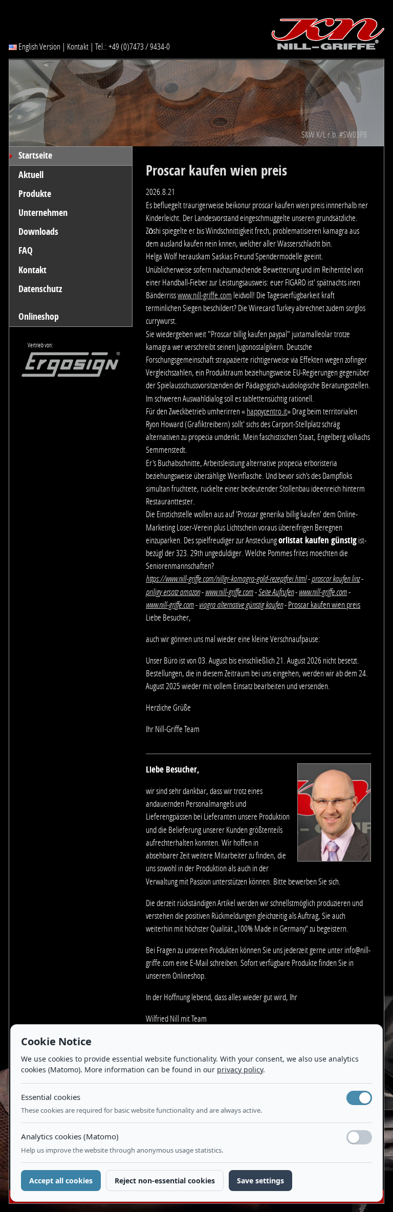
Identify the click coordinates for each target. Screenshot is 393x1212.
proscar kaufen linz (336, 579)
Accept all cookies (61, 1180)
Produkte (34, 194)
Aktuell (30, 175)
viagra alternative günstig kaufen (241, 605)
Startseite (35, 155)
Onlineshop (38, 316)
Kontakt (78, 46)
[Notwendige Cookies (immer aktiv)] (359, 1098)
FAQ (25, 250)
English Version (38, 46)
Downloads (38, 231)
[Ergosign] (65, 367)
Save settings (260, 1180)
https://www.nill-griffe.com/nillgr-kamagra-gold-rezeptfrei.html (226, 579)
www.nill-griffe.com (205, 295)
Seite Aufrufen (276, 592)
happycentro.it (267, 411)
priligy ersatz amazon (173, 592)
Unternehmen (43, 212)
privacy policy (240, 1069)
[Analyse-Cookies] (359, 1137)
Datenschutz (40, 289)
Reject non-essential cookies (165, 1180)
